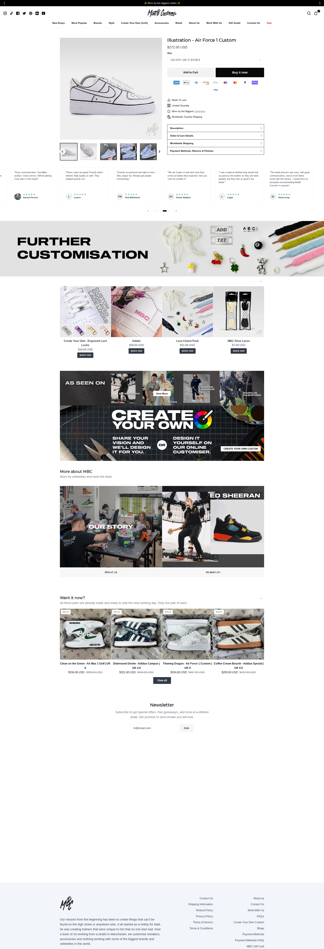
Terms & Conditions (201, 928)
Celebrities (199, 111)
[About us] (111, 531)
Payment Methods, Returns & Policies (191, 151)
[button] (68, 151)
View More (162, 393)
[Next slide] (159, 151)
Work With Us (256, 910)
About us (258, 898)
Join (186, 728)
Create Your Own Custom (249, 922)
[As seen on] (213, 531)
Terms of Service (203, 922)
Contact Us (206, 898)
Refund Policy (204, 910)
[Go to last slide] (62, 151)
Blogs (260, 928)
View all (162, 680)
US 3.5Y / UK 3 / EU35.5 (185, 59)
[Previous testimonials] (147, 210)
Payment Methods (253, 934)
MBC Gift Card (255, 946)
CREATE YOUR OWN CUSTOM (241, 448)
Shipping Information (200, 904)
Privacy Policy (204, 916)
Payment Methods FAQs (249, 940)
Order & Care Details (181, 135)
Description (176, 128)
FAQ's (260, 916)
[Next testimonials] (176, 210)
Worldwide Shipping (181, 143)
